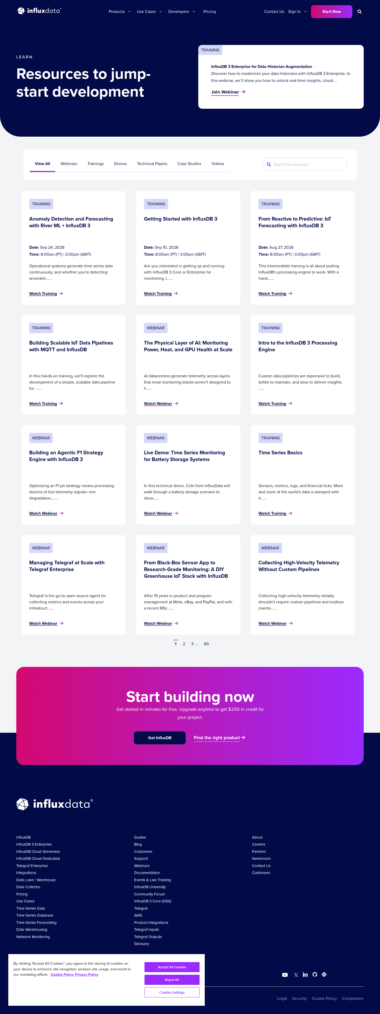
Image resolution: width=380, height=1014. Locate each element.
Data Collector (28, 887)
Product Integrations (151, 922)
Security (299, 998)
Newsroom (261, 858)
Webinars (142, 866)
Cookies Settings (172, 992)
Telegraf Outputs (148, 937)
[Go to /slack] (323, 975)
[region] (106, 980)
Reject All (172, 979)
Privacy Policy (86, 974)
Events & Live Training (152, 880)
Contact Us (274, 11)
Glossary (141, 944)
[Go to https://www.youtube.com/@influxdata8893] (286, 975)
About (257, 837)
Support (141, 858)
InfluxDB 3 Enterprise (34, 844)
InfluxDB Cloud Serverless (38, 851)
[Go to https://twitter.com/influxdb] (295, 975)
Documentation (147, 873)
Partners (259, 851)
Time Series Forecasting (36, 922)
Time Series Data (30, 908)
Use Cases (25, 901)
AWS (138, 915)
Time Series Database (34, 915)
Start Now (331, 11)
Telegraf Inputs (146, 929)
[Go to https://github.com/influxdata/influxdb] (315, 975)
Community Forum (149, 894)
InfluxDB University (150, 887)
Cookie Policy (324, 998)
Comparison (353, 998)
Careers (258, 844)
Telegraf (141, 908)
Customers (143, 851)
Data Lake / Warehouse (36, 880)
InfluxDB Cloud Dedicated (38, 858)
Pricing (209, 11)
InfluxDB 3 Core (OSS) (152, 901)
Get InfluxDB (160, 738)
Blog (138, 844)
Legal (282, 998)
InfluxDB (23, 837)
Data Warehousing (31, 929)
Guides (140, 837)
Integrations (26, 873)
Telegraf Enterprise (32, 866)
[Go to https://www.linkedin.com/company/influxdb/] (305, 974)
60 (206, 644)
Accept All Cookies (172, 967)
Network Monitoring (33, 937)
